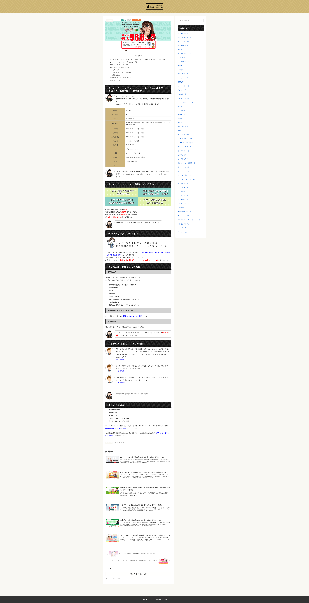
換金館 (180, 49)
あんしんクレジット (184, 37)
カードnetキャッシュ (184, 211)
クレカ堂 (181, 207)
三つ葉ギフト (182, 70)
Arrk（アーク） (183, 94)
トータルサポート (183, 151)
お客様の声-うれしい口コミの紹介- (121, 77)
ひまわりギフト (183, 187)
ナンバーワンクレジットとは (119, 64)
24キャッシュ (182, 232)
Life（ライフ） (182, 228)
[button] (202, 20)
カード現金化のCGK (184, 175)
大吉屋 (180, 65)
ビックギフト (182, 110)
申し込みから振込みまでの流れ (120, 67)
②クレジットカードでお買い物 (122, 72)
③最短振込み (117, 75)
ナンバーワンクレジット (120, 442)
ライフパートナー (183, 134)
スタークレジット (183, 41)
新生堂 (180, 118)
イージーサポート (183, 86)
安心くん (181, 130)
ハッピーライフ (183, 78)
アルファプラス (183, 90)
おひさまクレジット (184, 224)
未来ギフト (181, 82)
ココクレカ (181, 57)
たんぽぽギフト (183, 195)
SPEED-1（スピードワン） (187, 179)
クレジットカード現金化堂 (186, 163)
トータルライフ (183, 45)
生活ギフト (181, 114)
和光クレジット (183, 183)
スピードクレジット (184, 203)
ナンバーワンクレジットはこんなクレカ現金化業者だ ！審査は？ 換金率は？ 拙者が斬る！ (139, 59)
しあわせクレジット (184, 61)
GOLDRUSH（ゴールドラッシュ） (189, 220)
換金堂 (180, 122)
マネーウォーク (183, 74)
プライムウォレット (184, 33)
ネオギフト (181, 106)
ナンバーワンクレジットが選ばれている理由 (124, 62)
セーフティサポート (184, 159)
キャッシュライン (183, 216)
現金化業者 (109, 442)
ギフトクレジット (183, 167)
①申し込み (116, 70)
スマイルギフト (183, 199)
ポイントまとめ (115, 80)
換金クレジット (183, 126)
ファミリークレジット (185, 138)
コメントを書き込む (138, 574)
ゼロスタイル (182, 155)
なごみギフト (182, 191)
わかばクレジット (183, 98)
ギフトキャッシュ (183, 171)
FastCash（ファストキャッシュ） (189, 143)
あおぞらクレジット (184, 53)
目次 (136, 56)
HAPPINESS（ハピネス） (186, 102)
